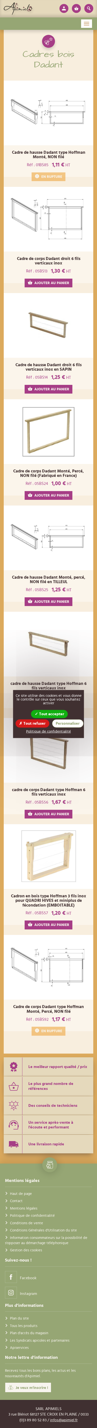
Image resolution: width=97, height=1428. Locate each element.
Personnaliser (68, 723)
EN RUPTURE (51, 177)
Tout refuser (34, 723)
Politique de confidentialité (32, 1216)
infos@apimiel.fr (64, 1420)
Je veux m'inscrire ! (32, 1388)
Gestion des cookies (26, 1250)
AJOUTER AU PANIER (51, 283)
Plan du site (19, 1318)
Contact (16, 1201)
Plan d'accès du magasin (29, 1333)
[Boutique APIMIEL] (18, 8)
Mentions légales (23, 1208)
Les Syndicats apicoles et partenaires (39, 1340)
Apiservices (19, 1348)
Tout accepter (51, 714)
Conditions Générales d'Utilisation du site (43, 1230)
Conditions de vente (26, 1223)
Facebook (28, 1278)
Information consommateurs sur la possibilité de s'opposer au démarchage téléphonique (46, 1240)
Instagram (28, 1294)
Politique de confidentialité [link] (48, 731)
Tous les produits (23, 1326)
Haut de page (21, 1194)
